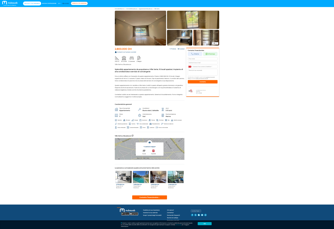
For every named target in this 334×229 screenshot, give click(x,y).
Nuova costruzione (49, 3)
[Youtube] (202, 215)
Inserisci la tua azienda (150, 212)
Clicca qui (178, 224)
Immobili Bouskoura (131, 8)
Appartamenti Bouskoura (146, 8)
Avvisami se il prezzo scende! (126, 52)
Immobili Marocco (120, 8)
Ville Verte (156, 8)
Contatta (203, 82)
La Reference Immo (201, 90)
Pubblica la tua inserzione (79, 3)
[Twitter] (195, 215)
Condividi (181, 49)
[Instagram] (205, 215)
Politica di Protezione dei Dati (202, 78)
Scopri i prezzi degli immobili (152, 215)
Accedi (66, 3)
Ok (205, 223)
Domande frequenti (173, 215)
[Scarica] (129, 211)
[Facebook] (192, 215)
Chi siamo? (170, 210)
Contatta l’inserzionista (149, 197)
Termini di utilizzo (172, 218)
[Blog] (199, 215)
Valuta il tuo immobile (32, 3)
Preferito (173, 49)
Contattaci (170, 212)
